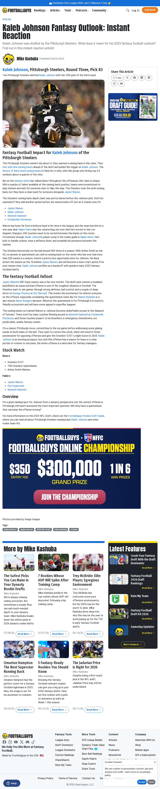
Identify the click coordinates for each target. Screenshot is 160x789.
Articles (55, 10)
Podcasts (82, 10)
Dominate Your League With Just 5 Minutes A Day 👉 (81, 3)
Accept (142, 782)
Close (151, 782)
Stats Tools (88, 768)
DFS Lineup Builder (92, 740)
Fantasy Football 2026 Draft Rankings (141, 579)
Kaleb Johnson (15, 69)
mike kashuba (60, 529)
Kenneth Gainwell (17, 215)
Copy (118, 77)
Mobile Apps (142, 750)
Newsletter (115, 755)
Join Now (150, 9)
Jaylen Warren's (10, 282)
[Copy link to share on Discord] (121, 84)
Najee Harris (25, 229)
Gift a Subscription (145, 755)
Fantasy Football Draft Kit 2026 (141, 612)
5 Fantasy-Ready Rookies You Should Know (53, 667)
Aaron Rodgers (24, 300)
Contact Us (88, 778)
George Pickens (21, 293)
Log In (135, 10)
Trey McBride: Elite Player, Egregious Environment (87, 580)
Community (99, 10)
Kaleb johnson (10, 529)
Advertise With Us (145, 740)
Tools (68, 10)
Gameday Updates (142, 627)
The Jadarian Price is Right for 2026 (86, 665)
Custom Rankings (64, 755)
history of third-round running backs (21, 170)
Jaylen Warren (72, 192)
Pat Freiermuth (16, 385)
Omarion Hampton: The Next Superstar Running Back (18, 667)
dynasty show (22, 180)
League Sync (62, 740)
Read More (24, 633)
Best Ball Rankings (92, 753)
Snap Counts (89, 763)
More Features (132, 644)
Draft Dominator (64, 745)
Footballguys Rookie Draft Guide (86, 415)
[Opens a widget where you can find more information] (11, 783)
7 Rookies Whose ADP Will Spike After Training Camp (53, 580)
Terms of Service (67, 778)
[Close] (154, 762)
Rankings (40, 10)
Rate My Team (139, 596)
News (112, 745)
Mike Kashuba (27, 59)
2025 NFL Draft (44, 529)
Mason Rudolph (86, 297)
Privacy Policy (45, 778)
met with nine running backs (17, 167)
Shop (138, 745)
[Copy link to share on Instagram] (114, 84)
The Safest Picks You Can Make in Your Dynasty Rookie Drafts (16, 582)
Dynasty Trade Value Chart (93, 747)
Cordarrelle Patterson (19, 219)
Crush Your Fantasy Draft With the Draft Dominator (143, 559)
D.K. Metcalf (40, 293)
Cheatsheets (62, 760)
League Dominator (65, 750)
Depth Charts (89, 758)
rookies (74, 529)
